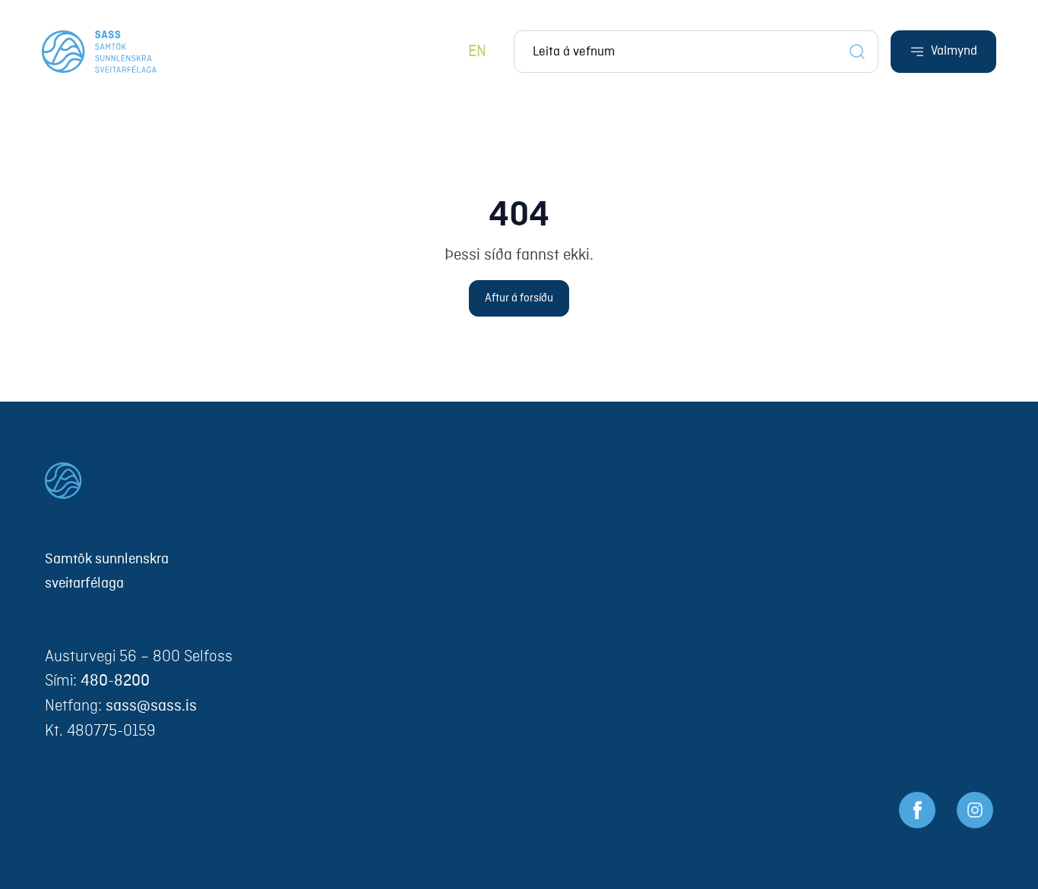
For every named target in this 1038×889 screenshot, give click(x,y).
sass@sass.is (151, 706)
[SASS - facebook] (917, 810)
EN (477, 52)
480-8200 (115, 681)
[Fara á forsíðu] (519, 480)
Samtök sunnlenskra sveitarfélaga (107, 571)
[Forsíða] (99, 51)
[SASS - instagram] (975, 810)
